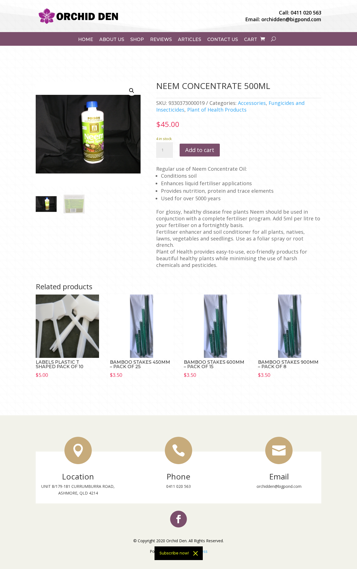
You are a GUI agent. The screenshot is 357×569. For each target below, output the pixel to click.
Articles (189, 40)
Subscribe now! (174, 553)
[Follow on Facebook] (178, 519)
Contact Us (222, 40)
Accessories (252, 103)
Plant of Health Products (217, 109)
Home (85, 40)
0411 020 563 (306, 12)
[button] (132, 91)
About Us (111, 40)
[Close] (195, 553)
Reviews (161, 40)
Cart (250, 40)
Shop (137, 40)
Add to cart (199, 150)
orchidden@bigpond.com (291, 19)
